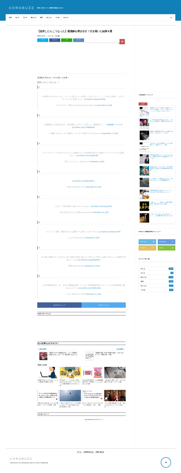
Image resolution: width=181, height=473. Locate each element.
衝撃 (41, 17)
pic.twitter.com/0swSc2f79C (110, 231)
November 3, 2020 (97, 161)
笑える (17, 17)
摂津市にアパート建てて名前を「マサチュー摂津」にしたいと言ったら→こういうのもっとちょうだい (161, 109)
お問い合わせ (99, 452)
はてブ (79, 40)
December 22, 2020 (104, 105)
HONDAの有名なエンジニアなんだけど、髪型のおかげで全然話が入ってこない (161, 156)
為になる (49, 17)
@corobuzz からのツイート (94, 419)
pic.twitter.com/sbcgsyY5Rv (101, 206)
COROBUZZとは (88, 452)
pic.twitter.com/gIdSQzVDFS (89, 260)
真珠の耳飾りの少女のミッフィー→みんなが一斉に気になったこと (161, 191)
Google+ (143, 248)
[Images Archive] (122, 41)
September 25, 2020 (92, 266)
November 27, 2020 (93, 294)
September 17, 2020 (110, 133)
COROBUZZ (22, 8)
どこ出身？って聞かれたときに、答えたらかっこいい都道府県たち (161, 179)
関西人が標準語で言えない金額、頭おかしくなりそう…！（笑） (161, 132)
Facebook (54, 40)
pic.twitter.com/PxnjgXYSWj (87, 155)
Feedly (161, 248)
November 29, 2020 (93, 187)
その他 (57, 17)
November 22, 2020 (101, 212)
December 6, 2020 (92, 237)
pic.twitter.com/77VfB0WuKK (83, 127)
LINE (67, 40)
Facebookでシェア (59, 305)
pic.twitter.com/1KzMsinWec (90, 288)
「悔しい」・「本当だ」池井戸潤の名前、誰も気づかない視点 (161, 203)
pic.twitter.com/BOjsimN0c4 (83, 181)
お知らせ (65, 17)
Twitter (43, 40)
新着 (10, 17)
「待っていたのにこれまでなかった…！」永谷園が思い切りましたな (161, 215)
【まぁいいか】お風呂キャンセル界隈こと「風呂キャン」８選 (161, 144)
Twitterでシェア (103, 305)
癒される (33, 17)
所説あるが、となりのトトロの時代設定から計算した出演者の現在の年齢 (161, 168)
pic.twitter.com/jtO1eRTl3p (94, 99)
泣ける (25, 17)
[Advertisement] (81, 59)
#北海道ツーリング (114, 124)
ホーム (79, 452)
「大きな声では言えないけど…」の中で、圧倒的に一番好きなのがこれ (161, 120)
